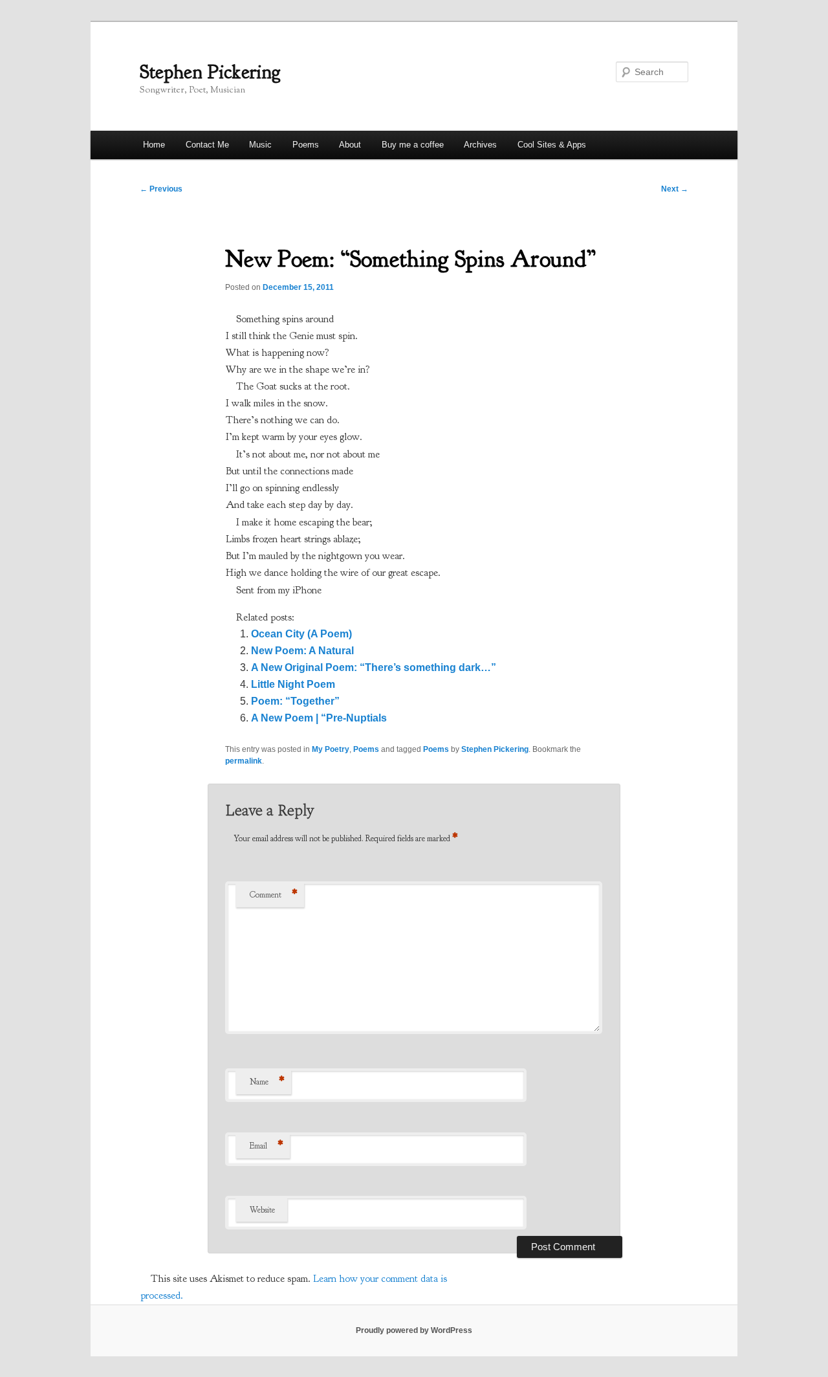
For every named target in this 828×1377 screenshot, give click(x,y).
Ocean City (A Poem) (301, 633)
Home (154, 144)
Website (262, 1210)
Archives (480, 144)
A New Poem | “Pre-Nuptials (319, 717)
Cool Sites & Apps (552, 144)
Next (674, 188)
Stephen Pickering (210, 72)
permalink (243, 761)
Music (260, 144)
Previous (161, 188)
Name (267, 1082)
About (350, 144)
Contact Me (207, 144)
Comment (274, 895)
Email (266, 1146)
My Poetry (330, 749)
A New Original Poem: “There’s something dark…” (373, 667)
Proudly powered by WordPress (414, 1330)
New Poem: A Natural (302, 650)
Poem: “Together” (295, 701)
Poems (305, 144)
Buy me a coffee (413, 144)
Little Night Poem (293, 684)
